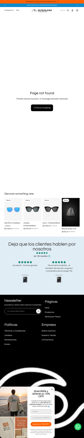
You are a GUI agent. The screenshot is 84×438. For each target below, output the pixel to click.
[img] (42, 253)
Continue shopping (42, 108)
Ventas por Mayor (53, 317)
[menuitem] (17, 10)
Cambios (8, 335)
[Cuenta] (72, 10)
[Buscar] (67, 10)
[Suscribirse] (38, 311)
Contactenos (47, 340)
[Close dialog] (52, 389)
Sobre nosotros (49, 331)
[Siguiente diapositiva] (77, 5)
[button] (40, 285)
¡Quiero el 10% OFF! (41, 424)
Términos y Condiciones (14, 331)
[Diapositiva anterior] (5, 5)
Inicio (47, 308)
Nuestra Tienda (49, 335)
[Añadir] (19, 217)
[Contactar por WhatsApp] (77, 426)
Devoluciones (10, 340)
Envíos (7, 344)
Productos (49, 312)
